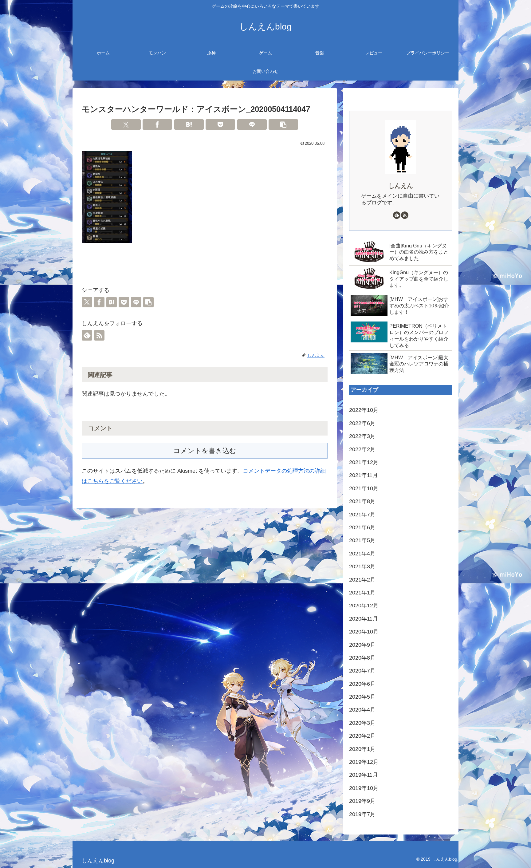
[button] (283, 124)
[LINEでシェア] (252, 124)
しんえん (400, 185)
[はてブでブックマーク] (189, 124)
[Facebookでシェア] (157, 124)
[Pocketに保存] (220, 124)
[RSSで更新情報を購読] (99, 335)
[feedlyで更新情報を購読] (87, 335)
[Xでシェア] (126, 124)
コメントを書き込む (204, 451)
